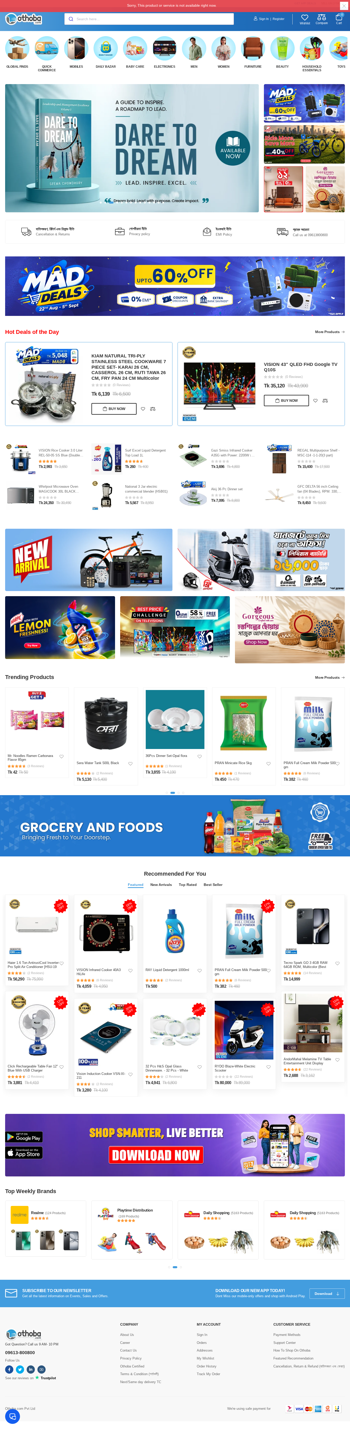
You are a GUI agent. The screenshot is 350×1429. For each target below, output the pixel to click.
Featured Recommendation (293, 1358)
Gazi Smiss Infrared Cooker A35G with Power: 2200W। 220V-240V (318, 455)
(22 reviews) (243, 1076)
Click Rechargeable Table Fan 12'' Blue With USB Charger (33, 1068)
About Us (127, 1335)
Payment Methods (287, 1335)
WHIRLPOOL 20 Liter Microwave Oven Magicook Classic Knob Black (59, 491)
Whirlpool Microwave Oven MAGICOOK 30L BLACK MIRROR (144, 491)
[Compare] (153, 400)
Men (194, 66)
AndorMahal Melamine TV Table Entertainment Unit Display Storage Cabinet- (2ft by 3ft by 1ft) (309, 1063)
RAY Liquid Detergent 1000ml (167, 970)
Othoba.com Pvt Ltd (20, 1409)
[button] (101, 203)
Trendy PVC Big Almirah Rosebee (300, 371)
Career (125, 1343)
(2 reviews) (35, 973)
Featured (135, 885)
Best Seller (213, 885)
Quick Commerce (47, 68)
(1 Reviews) (294, 379)
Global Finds (17, 66)
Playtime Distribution (49, 1210)
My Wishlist (205, 1358)
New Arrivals (161, 885)
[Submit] (71, 19)
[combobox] (149, 19)
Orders (202, 1343)
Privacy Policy (131, 1358)
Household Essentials (311, 68)
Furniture (253, 66)
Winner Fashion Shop (308, 1210)
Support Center (284, 1343)
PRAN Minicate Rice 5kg (164, 763)
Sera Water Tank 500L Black (29, 763)
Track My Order (208, 1374)
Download (324, 1294)
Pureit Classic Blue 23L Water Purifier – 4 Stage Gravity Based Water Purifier (61, 455)
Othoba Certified (132, 1366)
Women (224, 66)
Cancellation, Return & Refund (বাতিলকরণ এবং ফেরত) (309, 1366)
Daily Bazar (106, 66)
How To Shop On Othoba (291, 1350)
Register (278, 19)
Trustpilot (48, 1378)
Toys (341, 66)
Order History (207, 1366)
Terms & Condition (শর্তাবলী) (139, 1374)
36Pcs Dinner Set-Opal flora (97, 756)
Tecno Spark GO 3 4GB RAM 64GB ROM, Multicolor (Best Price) (305, 967)
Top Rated (188, 885)
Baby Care (135, 66)
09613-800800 (20, 1352)
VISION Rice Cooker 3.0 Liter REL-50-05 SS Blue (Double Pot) (147, 455)
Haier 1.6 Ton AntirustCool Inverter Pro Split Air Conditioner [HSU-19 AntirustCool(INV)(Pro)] (33, 967)
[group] (132, 148)
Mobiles (76, 66)
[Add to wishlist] (143, 400)
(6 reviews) (104, 980)
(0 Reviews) (121, 376)
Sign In (264, 19)
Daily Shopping (130, 1213)
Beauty (282, 66)
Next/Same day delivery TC (140, 1382)
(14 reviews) (312, 973)
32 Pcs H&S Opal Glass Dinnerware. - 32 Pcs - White (167, 1068)
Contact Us (128, 1350)
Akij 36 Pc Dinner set (313, 489)
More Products (328, 332)
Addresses (205, 1350)
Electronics (164, 66)
